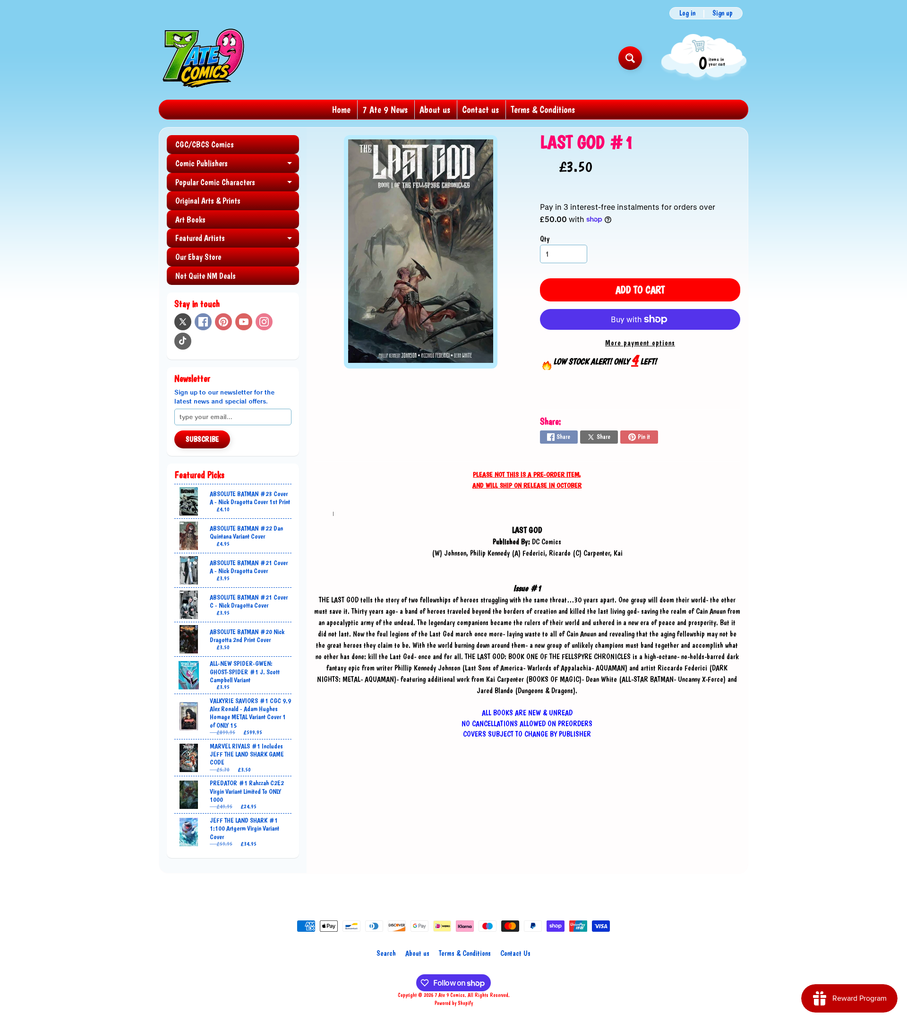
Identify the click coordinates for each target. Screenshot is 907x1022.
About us (434, 109)
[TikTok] (182, 341)
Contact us (480, 109)
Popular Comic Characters (237, 184)
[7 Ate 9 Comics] (202, 58)
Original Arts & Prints (207, 201)
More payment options (640, 342)
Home (341, 109)
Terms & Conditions (543, 109)
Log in (687, 13)
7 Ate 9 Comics (450, 995)
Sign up (722, 13)
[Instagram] (264, 321)
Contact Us (515, 953)
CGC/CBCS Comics (204, 144)
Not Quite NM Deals (205, 276)
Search (386, 953)
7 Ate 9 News (385, 109)
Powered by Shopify (454, 1003)
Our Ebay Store (198, 257)
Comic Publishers (237, 165)
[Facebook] (203, 321)
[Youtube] (243, 321)
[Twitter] (182, 321)
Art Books (190, 219)
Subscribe (202, 439)
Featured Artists (237, 240)
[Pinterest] (223, 321)
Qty (544, 238)
